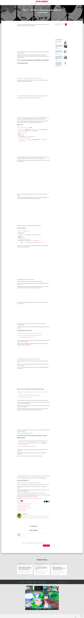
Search (66, 24)
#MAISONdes (23, 234)
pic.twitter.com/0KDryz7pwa (36, 335)
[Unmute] (26, 590)
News (43, 3)
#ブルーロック (21, 133)
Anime (19, 565)
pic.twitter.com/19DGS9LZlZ (23, 444)
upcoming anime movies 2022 (21, 509)
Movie (49, 3)
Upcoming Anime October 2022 (21, 510)
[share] (57, 592)
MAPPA (43, 117)
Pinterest (36, 496)
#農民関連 (43, 443)
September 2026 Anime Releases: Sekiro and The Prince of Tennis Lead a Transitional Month (24, 568)
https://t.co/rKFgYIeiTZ (37, 234)
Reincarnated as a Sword (28, 340)
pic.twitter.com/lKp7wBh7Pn (26, 137)
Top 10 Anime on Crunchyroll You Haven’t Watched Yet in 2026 (41, 568)
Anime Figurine (36, 3)
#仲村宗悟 (45, 129)
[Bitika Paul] (19, 515)
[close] (75, 614)
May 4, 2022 (30, 397)
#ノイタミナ (24, 239)
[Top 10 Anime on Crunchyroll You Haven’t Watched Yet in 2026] (39, 563)
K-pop (40, 3)
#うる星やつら (25, 230)
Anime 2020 (20, 502)
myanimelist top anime (25, 506)
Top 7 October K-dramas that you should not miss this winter (32, 498)
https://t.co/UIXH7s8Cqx (26, 395)
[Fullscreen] (33, 590)
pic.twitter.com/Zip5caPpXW (34, 240)
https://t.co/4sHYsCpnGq (26, 335)
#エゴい (19, 137)
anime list (29, 503)
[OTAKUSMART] (42, 1)
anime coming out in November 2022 (22, 503)
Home (32, 3)
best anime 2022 (19, 506)
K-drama (46, 3)
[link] (26, 592)
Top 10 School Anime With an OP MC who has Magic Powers (39, 592)
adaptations (32, 279)
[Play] (25, 590)
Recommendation (39, 565)
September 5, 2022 (32, 446)
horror (46, 56)
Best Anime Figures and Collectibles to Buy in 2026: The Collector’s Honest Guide (58, 568)
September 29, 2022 (38, 242)
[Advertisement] (33, 45)
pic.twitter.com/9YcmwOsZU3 (35, 395)
